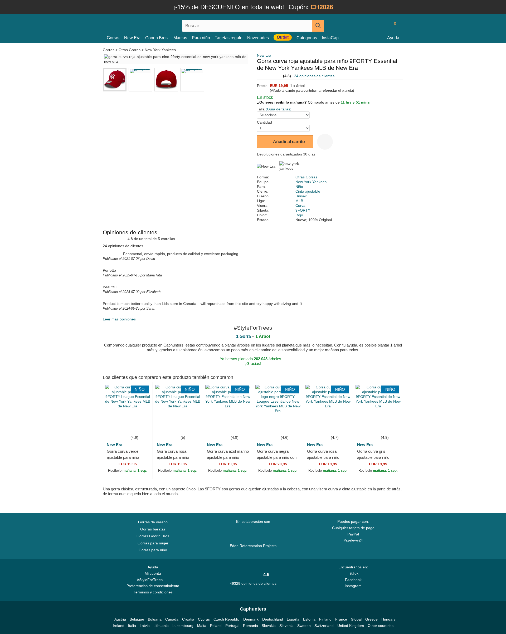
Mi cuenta (153, 573)
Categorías (306, 38)
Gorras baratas (153, 529)
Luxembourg (182, 625)
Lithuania (161, 625)
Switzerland (324, 625)
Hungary (388, 619)
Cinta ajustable (307, 191)
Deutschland (272, 619)
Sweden (304, 625)
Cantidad (264, 122)
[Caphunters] (153, 24)
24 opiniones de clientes (314, 76)
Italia (132, 625)
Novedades (258, 38)
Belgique (137, 619)
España (293, 619)
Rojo (299, 215)
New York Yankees (160, 50)
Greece (371, 619)
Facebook (353, 580)
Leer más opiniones (119, 319)
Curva (300, 205)
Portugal (232, 625)
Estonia (309, 619)
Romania (250, 625)
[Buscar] (318, 26)
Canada (171, 619)
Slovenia (286, 625)
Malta (201, 625)
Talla (261, 109)
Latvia (145, 625)
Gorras (113, 38)
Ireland (118, 625)
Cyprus (204, 619)
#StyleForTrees (151, 580)
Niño (299, 186)
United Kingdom (350, 625)
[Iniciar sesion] (373, 25)
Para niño (201, 38)
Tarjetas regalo (228, 38)
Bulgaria (155, 619)
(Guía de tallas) (278, 109)
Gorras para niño (153, 550)
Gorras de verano (153, 522)
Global (356, 619)
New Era (132, 38)
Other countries (380, 625)
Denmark (251, 619)
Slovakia (269, 625)
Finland (325, 619)
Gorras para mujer (153, 543)
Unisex (301, 196)
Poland (216, 625)
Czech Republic (226, 619)
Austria (120, 619)
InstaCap (330, 38)
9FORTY (302, 210)
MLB (299, 201)
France (341, 619)
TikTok (353, 573)
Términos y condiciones (153, 592)
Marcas (180, 38)
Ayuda (393, 38)
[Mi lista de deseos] (383, 25)
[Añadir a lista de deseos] (325, 142)
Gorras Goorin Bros (153, 536)
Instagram (353, 586)
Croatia (188, 619)
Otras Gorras (129, 50)
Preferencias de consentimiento (152, 586)
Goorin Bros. (157, 38)
